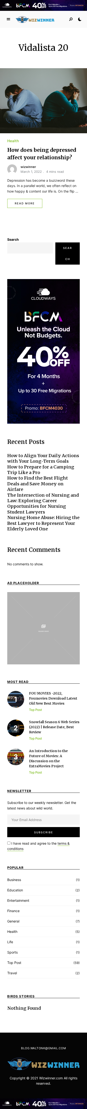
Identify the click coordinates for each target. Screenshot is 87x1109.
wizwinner (28, 167)
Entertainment (18, 900)
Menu (8, 19)
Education (15, 890)
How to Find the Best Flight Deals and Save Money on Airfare (37, 483)
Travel (12, 973)
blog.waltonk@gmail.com (43, 1048)
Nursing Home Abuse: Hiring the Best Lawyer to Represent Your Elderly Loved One (43, 523)
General (13, 921)
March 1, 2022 (31, 172)
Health (13, 141)
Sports (12, 952)
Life (10, 942)
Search (13, 239)
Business (14, 880)
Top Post (14, 963)
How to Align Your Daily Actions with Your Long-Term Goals (43, 458)
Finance (13, 911)
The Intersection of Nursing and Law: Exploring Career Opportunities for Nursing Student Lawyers (43, 503)
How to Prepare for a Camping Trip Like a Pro (40, 469)
